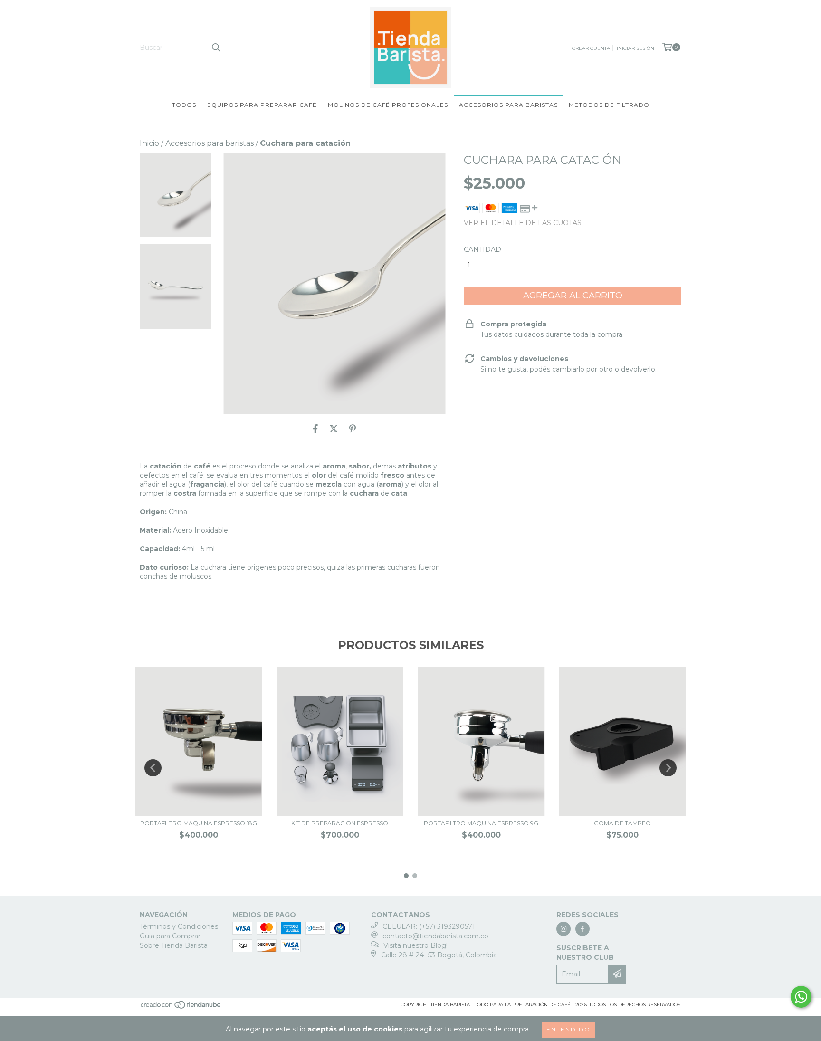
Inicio (149, 143)
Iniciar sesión (635, 48)
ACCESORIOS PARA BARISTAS (508, 104)
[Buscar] (215, 47)
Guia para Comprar (170, 936)
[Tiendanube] (181, 1007)
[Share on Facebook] (315, 428)
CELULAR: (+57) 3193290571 (428, 926)
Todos (184, 104)
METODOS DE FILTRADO (609, 104)
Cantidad (482, 249)
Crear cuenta (591, 48)
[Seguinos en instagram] (563, 929)
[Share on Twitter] (333, 428)
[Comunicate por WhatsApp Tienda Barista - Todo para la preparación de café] (801, 997)
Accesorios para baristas (209, 143)
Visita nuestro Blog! (415, 945)
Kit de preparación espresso (339, 823)
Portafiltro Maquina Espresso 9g (481, 823)
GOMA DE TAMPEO (622, 823)
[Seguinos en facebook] (582, 929)
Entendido (568, 1029)
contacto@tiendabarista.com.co (435, 936)
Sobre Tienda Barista (174, 945)
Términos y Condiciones (179, 926)
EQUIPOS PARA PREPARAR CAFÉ (262, 104)
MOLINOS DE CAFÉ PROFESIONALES (388, 104)
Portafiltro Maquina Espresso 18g (198, 823)
